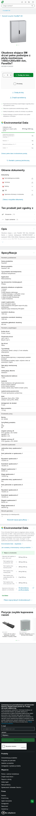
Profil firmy (4, 798)
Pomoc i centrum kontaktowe (10, 774)
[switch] (3, 812)
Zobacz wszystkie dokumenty (13, 199)
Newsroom (4, 806)
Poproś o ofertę (6, 779)
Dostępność (5, 803)
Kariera (3, 795)
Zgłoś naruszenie (6, 801)
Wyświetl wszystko (12, 16)
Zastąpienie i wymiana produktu (11, 766)
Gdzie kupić (5, 782)
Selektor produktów (7, 763)
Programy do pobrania (8, 760)
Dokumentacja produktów (9, 758)
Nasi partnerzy (5, 785)
